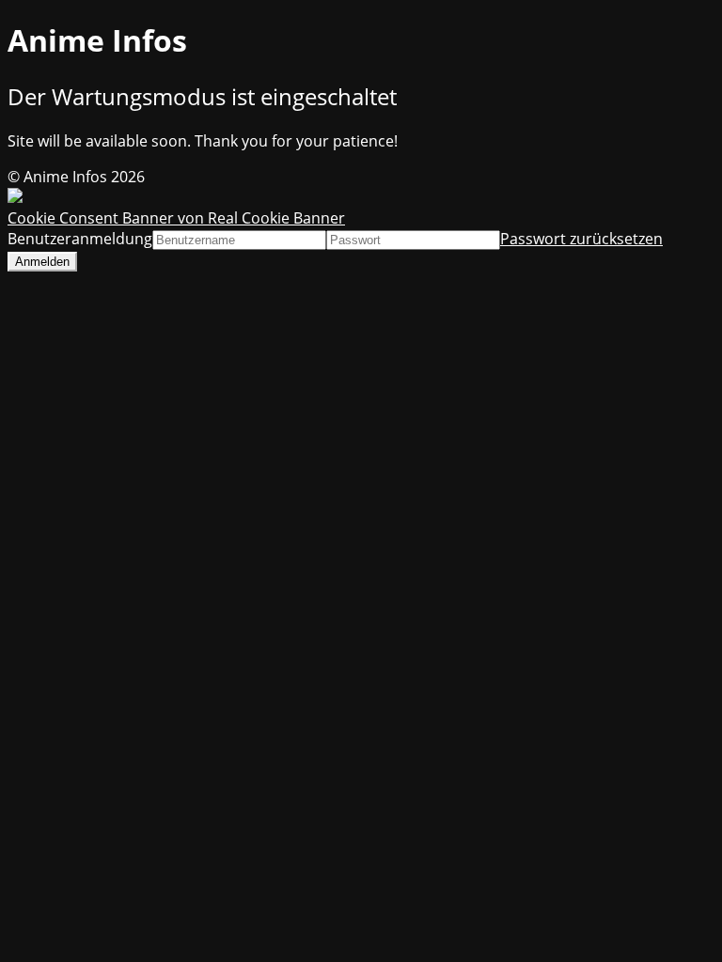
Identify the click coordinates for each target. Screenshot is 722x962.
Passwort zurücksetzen (581, 238)
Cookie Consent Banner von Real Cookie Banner (176, 218)
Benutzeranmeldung (80, 238)
